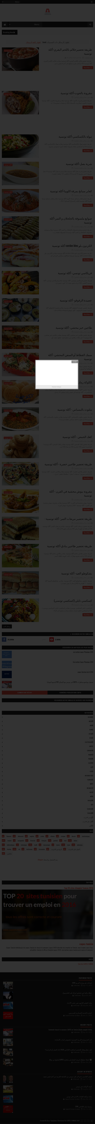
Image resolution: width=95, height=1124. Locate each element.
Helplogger (58, 387)
